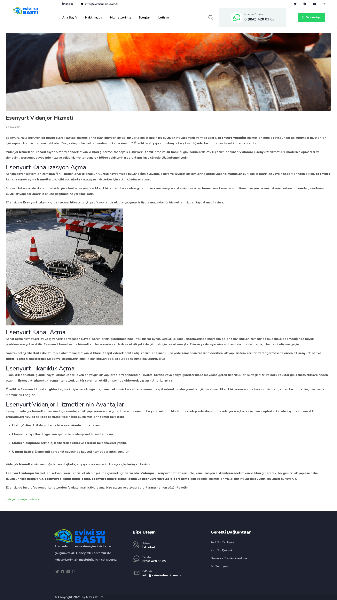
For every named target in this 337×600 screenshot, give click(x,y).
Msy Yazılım (94, 597)
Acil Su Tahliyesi (223, 542)
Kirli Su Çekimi (221, 550)
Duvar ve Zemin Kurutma (229, 558)
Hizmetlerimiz (120, 17)
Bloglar (144, 17)
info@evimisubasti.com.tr (101, 4)
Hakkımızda (93, 17)
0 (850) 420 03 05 (259, 19)
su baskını (174, 152)
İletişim (163, 17)
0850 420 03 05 (154, 561)
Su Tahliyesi (220, 566)
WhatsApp (313, 17)
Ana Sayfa (69, 17)
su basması (232, 344)
